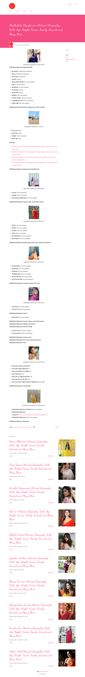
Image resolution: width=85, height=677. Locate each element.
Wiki (31, 11)
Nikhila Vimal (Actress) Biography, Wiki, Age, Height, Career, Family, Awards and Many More (31, 538)
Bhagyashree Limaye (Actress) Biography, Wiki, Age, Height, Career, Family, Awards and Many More (30, 608)
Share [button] (67, 50)
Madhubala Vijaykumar (70, 59)
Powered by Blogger (43, 671)
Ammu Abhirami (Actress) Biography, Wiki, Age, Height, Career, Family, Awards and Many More (28, 445)
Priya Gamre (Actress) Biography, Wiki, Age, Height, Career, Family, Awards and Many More (30, 468)
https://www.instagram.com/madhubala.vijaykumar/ (33, 414)
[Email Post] (34, 427)
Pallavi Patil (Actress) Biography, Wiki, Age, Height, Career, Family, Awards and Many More (30, 655)
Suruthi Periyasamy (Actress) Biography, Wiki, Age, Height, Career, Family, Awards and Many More (30, 492)
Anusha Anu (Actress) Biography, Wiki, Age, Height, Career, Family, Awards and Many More (30, 632)
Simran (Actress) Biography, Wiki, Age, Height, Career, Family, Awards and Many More (31, 515)
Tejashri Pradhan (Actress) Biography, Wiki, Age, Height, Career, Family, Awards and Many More (29, 562)
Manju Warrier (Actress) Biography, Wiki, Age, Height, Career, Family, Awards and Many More (28, 585)
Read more (50, 456)
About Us (17, 11)
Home (10, 11)
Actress (24, 11)
